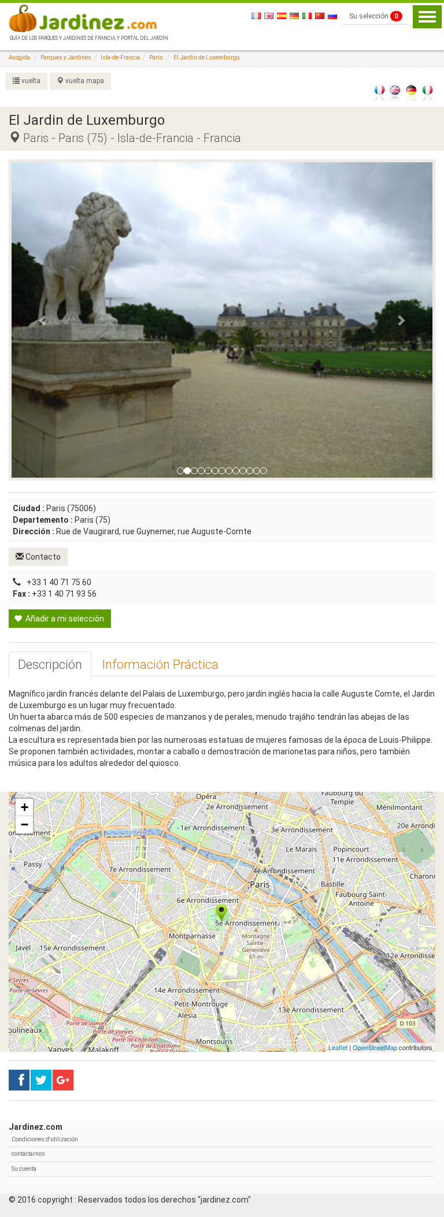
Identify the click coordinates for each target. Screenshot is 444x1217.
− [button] (24, 824)
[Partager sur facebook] (19, 1080)
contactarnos (28, 1154)
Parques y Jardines (65, 57)
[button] (43, 320)
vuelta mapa (84, 81)
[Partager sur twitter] (41, 1080)
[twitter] (63, 1080)
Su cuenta (24, 1169)
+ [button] (24, 807)
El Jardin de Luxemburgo (206, 57)
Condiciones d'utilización (45, 1139)
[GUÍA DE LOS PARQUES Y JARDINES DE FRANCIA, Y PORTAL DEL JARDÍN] (88, 17)
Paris (156, 57)
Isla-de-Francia (120, 57)
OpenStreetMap (375, 1047)
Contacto (42, 556)
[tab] (50, 665)
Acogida (19, 57)
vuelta (30, 81)
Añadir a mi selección (64, 618)
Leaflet (337, 1047)
